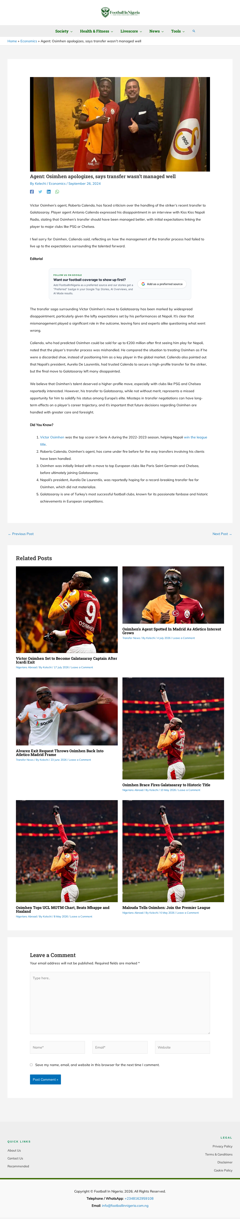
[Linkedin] (49, 191)
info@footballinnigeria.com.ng (125, 1205)
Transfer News (131, 638)
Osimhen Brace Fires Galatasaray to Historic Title (166, 784)
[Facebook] (32, 191)
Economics (57, 183)
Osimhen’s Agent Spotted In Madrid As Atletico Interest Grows (171, 631)
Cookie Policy (223, 1170)
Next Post (222, 534)
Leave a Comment (82, 667)
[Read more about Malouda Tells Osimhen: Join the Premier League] (173, 851)
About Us (14, 1150)
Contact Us (15, 1158)
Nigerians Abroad (26, 667)
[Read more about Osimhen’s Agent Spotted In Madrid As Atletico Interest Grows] (173, 594)
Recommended (18, 1166)
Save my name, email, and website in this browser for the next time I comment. (97, 1065)
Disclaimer (225, 1162)
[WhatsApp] (57, 191)
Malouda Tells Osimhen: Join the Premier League (166, 907)
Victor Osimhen (52, 437)
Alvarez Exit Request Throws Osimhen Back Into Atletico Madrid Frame (60, 752)
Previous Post (21, 534)
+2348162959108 (139, 1198)
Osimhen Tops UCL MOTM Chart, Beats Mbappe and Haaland (63, 909)
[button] (71, 31)
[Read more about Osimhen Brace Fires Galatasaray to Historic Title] (173, 728)
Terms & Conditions (218, 1154)
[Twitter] (40, 191)
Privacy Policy (222, 1146)
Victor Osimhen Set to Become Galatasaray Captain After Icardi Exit (66, 660)
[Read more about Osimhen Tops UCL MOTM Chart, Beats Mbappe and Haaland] (67, 851)
